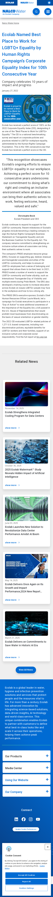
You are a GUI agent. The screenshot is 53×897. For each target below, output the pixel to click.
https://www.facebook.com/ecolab (23, 819)
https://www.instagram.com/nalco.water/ (30, 819)
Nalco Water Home (10, 23)
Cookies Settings (26, 888)
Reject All (26, 882)
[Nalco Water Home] (13, 12)
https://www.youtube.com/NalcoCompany (38, 819)
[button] (36, 11)
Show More (11, 428)
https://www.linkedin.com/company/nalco (16, 819)
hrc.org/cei (42, 337)
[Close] (48, 847)
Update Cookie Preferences (25, 829)
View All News (26, 670)
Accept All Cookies (26, 875)
